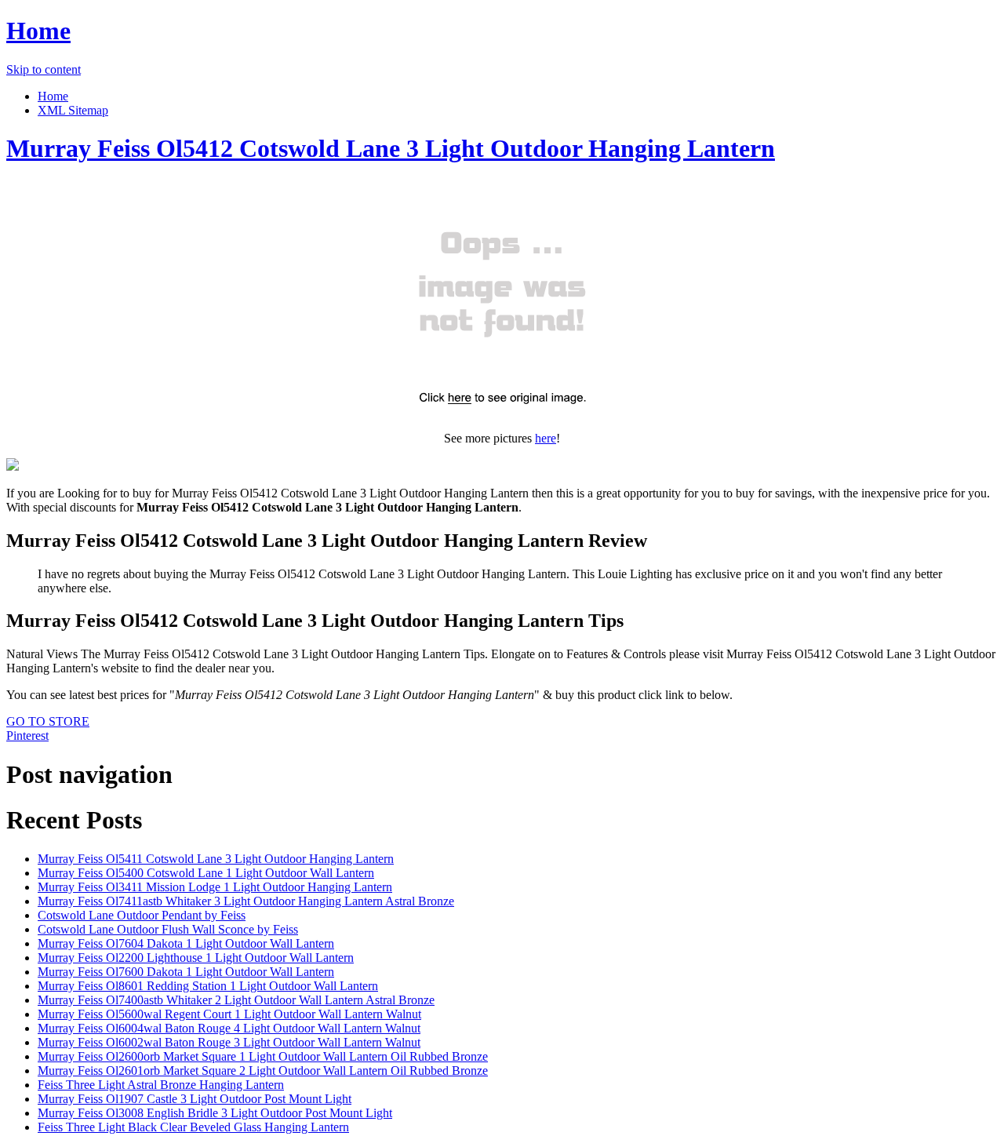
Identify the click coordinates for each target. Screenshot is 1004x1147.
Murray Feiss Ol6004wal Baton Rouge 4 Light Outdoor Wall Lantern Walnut (229, 1028)
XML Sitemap (73, 110)
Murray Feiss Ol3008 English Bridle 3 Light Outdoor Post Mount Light (215, 1113)
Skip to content (43, 69)
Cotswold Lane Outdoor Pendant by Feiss (142, 915)
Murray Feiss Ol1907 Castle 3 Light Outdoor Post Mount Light (194, 1098)
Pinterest (27, 735)
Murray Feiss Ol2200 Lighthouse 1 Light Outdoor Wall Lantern (196, 957)
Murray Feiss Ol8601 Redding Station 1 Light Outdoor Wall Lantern (208, 985)
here (545, 438)
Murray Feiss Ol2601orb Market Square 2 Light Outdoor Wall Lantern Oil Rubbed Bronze (263, 1070)
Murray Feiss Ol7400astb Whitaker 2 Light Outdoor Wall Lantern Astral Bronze (236, 1000)
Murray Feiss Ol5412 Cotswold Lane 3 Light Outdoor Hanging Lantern (390, 148)
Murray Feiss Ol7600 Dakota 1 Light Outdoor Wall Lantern (186, 971)
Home (38, 30)
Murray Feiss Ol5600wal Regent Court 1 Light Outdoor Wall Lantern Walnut (229, 1014)
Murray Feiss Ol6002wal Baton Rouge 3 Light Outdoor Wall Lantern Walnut (229, 1042)
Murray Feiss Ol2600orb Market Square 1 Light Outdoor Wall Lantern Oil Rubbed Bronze (263, 1056)
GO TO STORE (47, 721)
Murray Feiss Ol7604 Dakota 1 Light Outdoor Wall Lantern (186, 943)
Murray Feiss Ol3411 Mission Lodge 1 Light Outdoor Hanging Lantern (215, 887)
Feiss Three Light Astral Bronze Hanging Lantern (161, 1084)
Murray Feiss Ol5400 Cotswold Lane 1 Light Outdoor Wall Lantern (206, 872)
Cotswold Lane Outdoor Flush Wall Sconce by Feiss (168, 929)
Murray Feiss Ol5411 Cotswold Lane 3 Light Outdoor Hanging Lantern (216, 858)
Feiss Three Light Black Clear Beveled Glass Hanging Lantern (193, 1127)
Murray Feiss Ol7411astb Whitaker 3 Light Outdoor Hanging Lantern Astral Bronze (246, 901)
